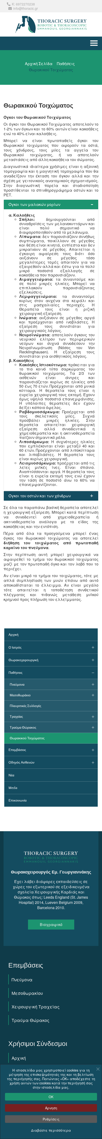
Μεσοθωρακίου (27, 993)
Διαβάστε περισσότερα (51, 1130)
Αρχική (19, 1058)
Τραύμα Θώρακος (30, 1020)
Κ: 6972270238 (23, 4)
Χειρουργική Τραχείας (36, 1006)
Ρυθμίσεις (51, 1119)
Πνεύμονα (22, 979)
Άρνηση (51, 1108)
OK (51, 1096)
